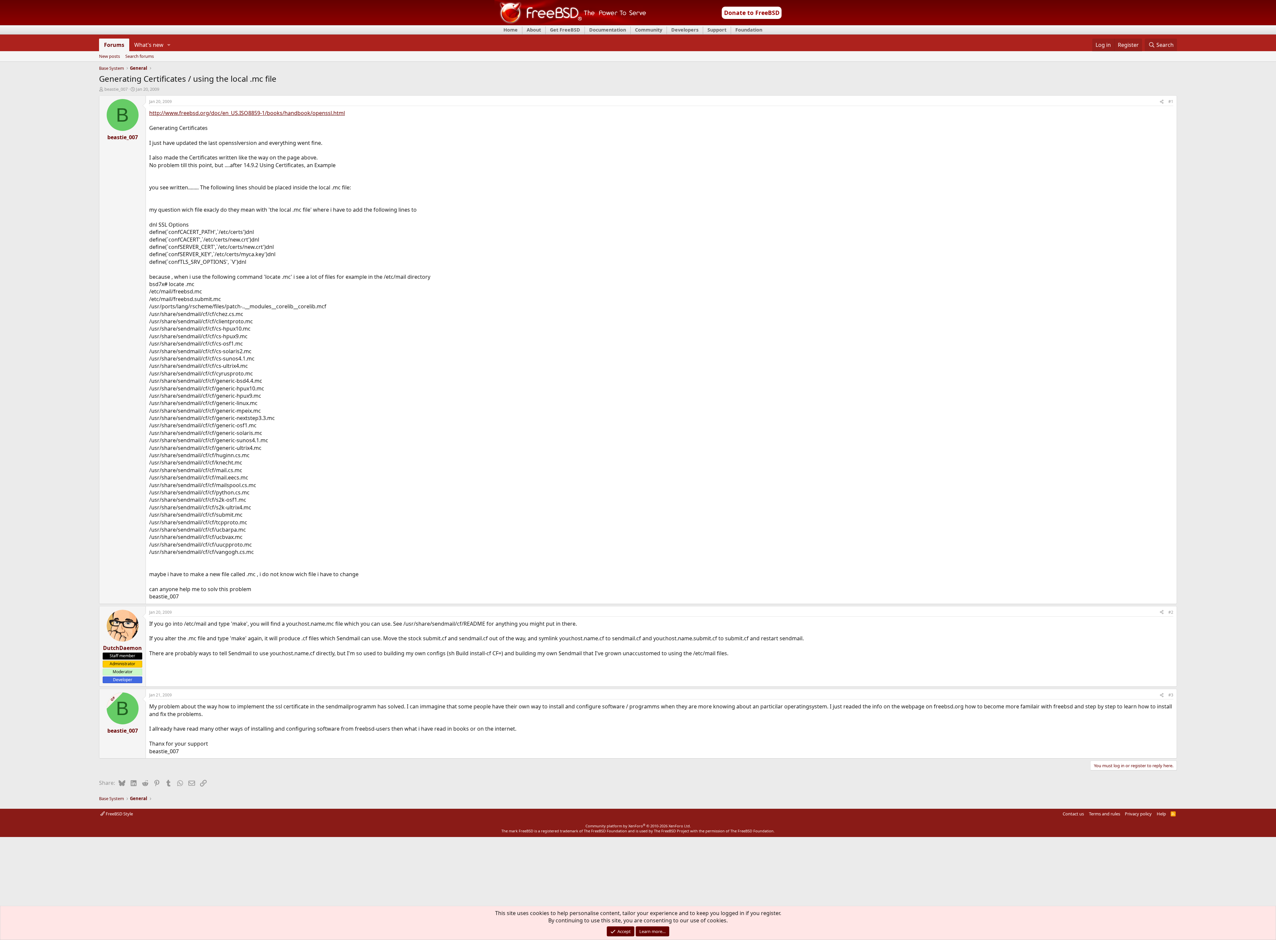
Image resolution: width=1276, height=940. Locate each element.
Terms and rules (1104, 814)
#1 (1170, 101)
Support (716, 30)
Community (648, 30)
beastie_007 (116, 89)
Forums (114, 45)
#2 (1170, 612)
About (534, 30)
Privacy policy (1138, 814)
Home (510, 30)
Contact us (1073, 814)
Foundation (748, 30)
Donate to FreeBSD (752, 13)
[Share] (1161, 102)
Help (1161, 814)
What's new (148, 45)
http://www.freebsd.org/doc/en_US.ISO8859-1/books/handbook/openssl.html (247, 113)
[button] (169, 45)
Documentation (607, 30)
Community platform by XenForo (638, 825)
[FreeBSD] (570, 23)
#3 (1170, 695)
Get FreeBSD (565, 30)
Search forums (139, 56)
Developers (684, 30)
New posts (109, 56)
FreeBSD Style (119, 814)
